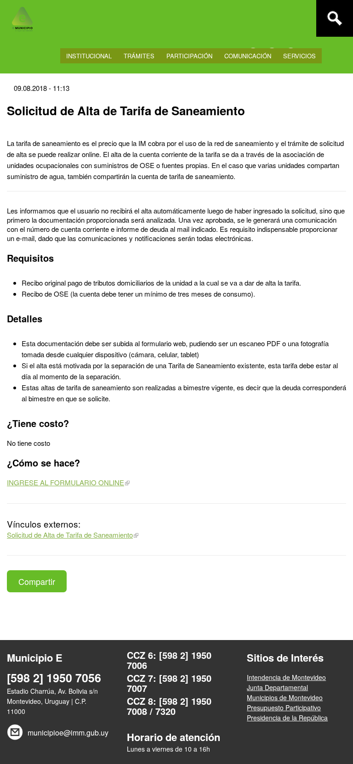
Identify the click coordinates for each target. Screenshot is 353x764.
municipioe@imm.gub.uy (67, 732)
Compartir (36, 581)
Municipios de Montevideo (285, 697)
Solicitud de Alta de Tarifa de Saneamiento (70, 534)
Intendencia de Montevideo (286, 677)
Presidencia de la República (287, 717)
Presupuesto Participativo (284, 707)
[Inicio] (22, 18)
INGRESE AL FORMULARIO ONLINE (65, 482)
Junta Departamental (277, 687)
